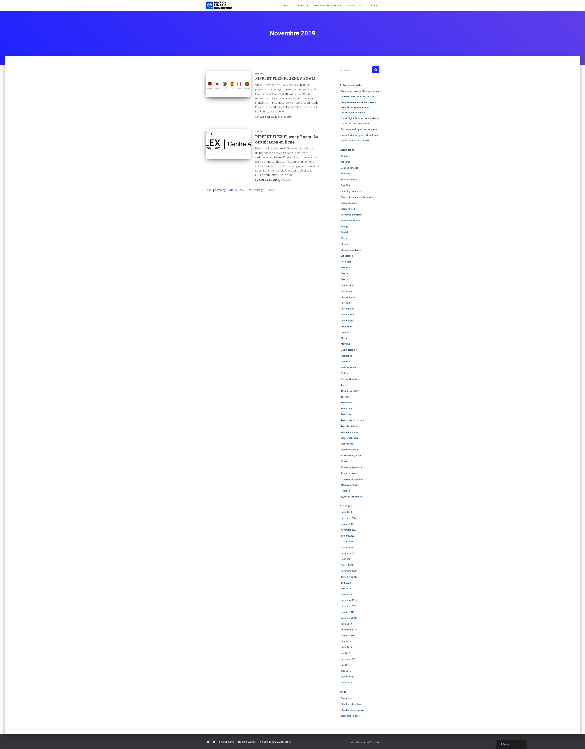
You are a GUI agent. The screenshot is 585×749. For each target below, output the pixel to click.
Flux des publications (351, 704)
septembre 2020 (349, 577)
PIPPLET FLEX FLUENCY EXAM (285, 78)
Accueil (287, 5)
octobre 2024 (347, 524)
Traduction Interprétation (326, 5)
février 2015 (347, 677)
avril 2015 (346, 671)
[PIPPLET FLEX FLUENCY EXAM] (228, 84)
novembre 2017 (348, 659)
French (344, 279)
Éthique (344, 244)
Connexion (346, 698)
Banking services (349, 168)
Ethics (344, 238)
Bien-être (345, 173)
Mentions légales (247, 742)
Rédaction (346, 361)
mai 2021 (345, 559)
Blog (361, 5)
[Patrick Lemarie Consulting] (218, 5)
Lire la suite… (278, 111)
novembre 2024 (348, 518)
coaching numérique (351, 191)
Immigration (347, 285)
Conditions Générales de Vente (275, 742)
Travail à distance (350, 426)
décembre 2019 (349, 600)
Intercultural (347, 291)
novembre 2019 (348, 606)
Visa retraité (347, 444)
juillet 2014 (346, 682)
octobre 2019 (347, 612)
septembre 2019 (349, 618)
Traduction (346, 402)
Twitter (208, 741)
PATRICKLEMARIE (237, 190)
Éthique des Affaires (351, 250)
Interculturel (347, 303)
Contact (373, 5)
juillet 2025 (346, 512)
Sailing (344, 373)
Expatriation (347, 256)
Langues (345, 332)
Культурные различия (352, 479)
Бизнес (344, 461)
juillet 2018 (346, 647)
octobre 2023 (347, 536)
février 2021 (347, 565)
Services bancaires (350, 379)
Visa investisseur (349, 438)
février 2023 (347, 541)
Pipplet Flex (346, 356)
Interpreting (347, 320)
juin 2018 (345, 653)
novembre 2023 (348, 530)
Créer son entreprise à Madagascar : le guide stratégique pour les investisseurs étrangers (359, 107)
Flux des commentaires (353, 710)
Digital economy (349, 203)
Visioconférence (349, 449)
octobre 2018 (347, 635)
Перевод (345, 491)
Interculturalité (348, 297)
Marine (344, 338)
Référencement (348, 367)
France (344, 273)
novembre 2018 (348, 629)
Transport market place (352, 420)
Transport (346, 414)
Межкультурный (349, 485)
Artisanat (345, 162)
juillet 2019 (346, 624)
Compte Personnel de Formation (357, 197)
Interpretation (348, 314)
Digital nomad (348, 209)
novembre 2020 (348, 571)
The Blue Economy (350, 391)
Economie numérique (352, 215)
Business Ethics (349, 179)
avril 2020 (346, 588)
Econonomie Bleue (350, 220)
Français (345, 267)
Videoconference (349, 432)
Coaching (350, 5)
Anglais (259, 132)
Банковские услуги (351, 455)
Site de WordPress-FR (352, 716)
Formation (301, 5)
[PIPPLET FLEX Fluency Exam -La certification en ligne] (228, 144)
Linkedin (213, 741)
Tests (343, 385)
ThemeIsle (374, 742)
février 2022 (347, 547)
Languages (346, 326)
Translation (346, 408)
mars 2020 (346, 594)
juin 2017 (345, 665)
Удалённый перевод (351, 496)
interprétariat (347, 309)
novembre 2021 (348, 553)
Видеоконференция (351, 467)
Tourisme (346, 397)
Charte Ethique (226, 742)
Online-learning (349, 350)
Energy (344, 226)
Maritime (345, 344)
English (258, 73)
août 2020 (346, 583)
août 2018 (346, 641)
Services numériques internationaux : (359, 129)
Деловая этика (349, 473)
